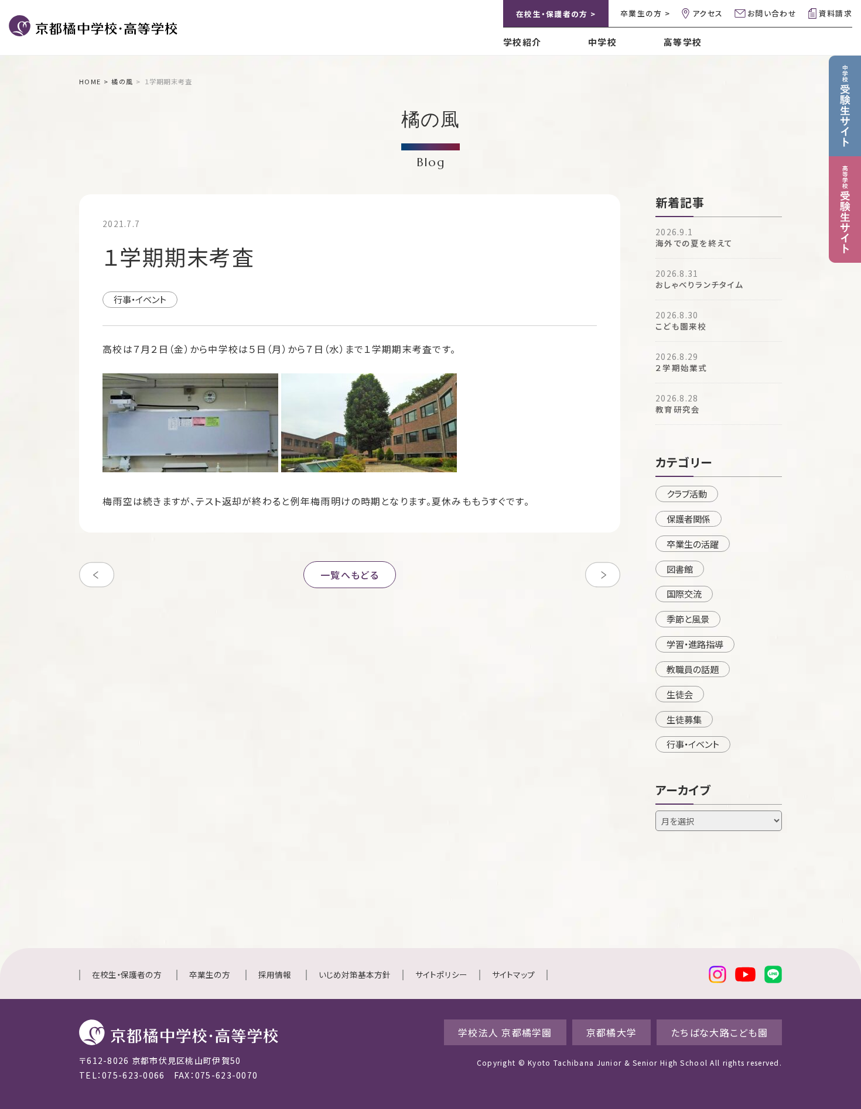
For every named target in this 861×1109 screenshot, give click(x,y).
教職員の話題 (693, 668)
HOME (90, 81)
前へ (96, 575)
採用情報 (274, 974)
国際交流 (684, 593)
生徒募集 (684, 719)
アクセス (707, 13)
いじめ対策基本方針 (355, 974)
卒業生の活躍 (693, 543)
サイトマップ (513, 974)
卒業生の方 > (645, 13)
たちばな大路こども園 (719, 1032)
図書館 (680, 568)
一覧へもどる (349, 575)
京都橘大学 (611, 1032)
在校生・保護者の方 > (556, 13)
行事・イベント (140, 299)
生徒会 (680, 694)
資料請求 (835, 13)
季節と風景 (688, 618)
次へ (602, 575)
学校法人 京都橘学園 (505, 1032)
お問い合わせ (772, 13)
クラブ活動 (687, 493)
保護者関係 (688, 518)
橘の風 (122, 81)
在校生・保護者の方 (127, 974)
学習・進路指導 (695, 643)
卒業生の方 (209, 974)
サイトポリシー (441, 974)
